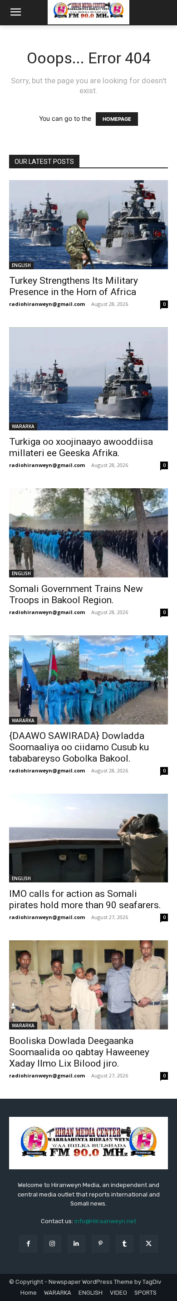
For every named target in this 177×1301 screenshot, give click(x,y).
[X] (148, 1244)
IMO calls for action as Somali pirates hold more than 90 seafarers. (85, 899)
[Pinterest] (100, 1244)
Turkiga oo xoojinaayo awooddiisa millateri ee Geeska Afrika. (81, 447)
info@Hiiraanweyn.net (105, 1221)
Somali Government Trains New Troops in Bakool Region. (76, 594)
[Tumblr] (124, 1244)
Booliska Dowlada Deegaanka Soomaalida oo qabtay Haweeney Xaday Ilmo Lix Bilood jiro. (79, 1052)
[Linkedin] (76, 1244)
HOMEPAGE (117, 119)
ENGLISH (21, 265)
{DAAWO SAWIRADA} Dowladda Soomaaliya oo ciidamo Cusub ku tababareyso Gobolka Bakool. (79, 747)
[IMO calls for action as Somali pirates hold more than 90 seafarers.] (88, 838)
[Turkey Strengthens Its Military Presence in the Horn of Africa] (88, 224)
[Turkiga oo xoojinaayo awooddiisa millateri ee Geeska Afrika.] (88, 378)
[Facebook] (28, 1244)
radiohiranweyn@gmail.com (47, 303)
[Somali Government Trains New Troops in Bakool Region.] (88, 532)
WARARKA (23, 426)
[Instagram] (52, 1244)
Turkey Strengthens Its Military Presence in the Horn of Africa (73, 286)
